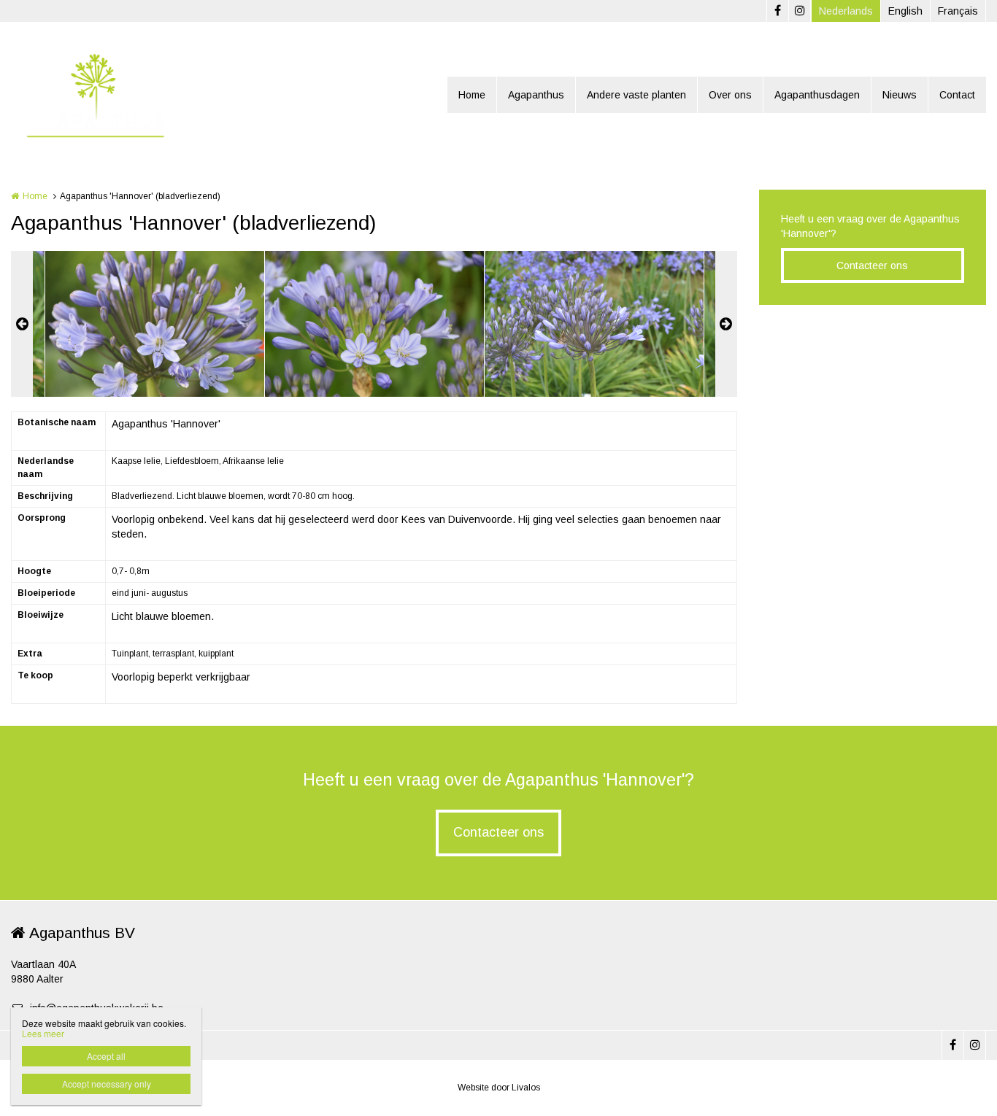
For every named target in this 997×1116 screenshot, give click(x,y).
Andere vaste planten (636, 95)
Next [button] (726, 324)
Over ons (730, 95)
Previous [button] (22, 324)
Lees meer (43, 1033)
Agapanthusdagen (817, 95)
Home (471, 95)
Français (958, 11)
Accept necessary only (106, 1083)
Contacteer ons (872, 265)
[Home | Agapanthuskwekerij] (116, 95)
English (905, 11)
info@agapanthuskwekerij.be (96, 1008)
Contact (957, 95)
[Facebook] (777, 11)
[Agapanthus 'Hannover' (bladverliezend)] (154, 324)
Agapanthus (536, 95)
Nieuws (899, 95)
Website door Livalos (499, 1087)
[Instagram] (799, 11)
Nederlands (846, 11)
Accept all (106, 1056)
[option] (374, 324)
